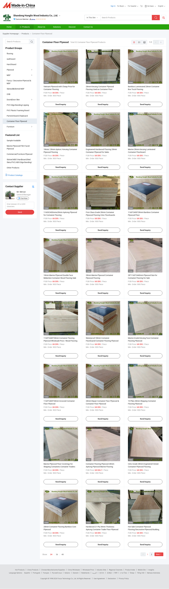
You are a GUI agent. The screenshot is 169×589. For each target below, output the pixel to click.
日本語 (109, 573)
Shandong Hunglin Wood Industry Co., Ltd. (35, 15)
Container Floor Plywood (17, 121)
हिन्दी (115, 573)
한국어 (101, 573)
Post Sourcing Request (163, 17)
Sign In (113, 6)
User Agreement (99, 578)
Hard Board (11, 64)
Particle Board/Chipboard (17, 116)
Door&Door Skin (13, 99)
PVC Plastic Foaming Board (18, 110)
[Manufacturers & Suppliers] (20, 5)
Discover (72, 27)
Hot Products (20, 570)
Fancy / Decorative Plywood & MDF (19, 82)
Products (26, 27)
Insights (151, 570)
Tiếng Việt (140, 573)
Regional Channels (115, 570)
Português (36, 573)
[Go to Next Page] (160, 42)
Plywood (10, 69)
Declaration (112, 578)
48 (63, 554)
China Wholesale (74, 570)
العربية (94, 573)
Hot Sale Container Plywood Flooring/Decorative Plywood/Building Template (143, 529)
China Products (32, 570)
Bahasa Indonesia (153, 573)
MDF (9, 75)
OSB (8, 94)
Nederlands (85, 573)
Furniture (10, 126)
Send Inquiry (60, 104)
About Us (41, 27)
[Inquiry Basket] (141, 6)
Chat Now (23, 198)
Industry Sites (101, 570)
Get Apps (150, 6)
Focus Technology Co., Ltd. (67, 578)
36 (57, 554)
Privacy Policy (124, 578)
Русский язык (57, 573)
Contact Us (88, 27)
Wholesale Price (88, 570)
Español (27, 573)
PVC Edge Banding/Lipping (18, 105)
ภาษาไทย (123, 573)
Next (158, 554)
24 (51, 554)
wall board (11, 59)
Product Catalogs (15, 175)
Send (20, 212)
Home (9, 27)
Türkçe (132, 573)
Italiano (67, 573)
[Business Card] (33, 186)
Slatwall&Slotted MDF (15, 88)
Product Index (130, 570)
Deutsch (76, 573)
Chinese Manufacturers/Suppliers (53, 570)
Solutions (57, 27)
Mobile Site (142, 570)
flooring (10, 53)
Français (46, 573)
